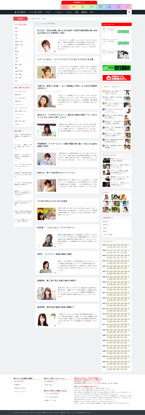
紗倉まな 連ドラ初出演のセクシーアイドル (56, 172)
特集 (76, 12)
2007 (104, 346)
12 (124, 252)
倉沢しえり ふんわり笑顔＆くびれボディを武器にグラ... (114, 134)
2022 (104, 266)
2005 (104, 356)
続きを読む (61, 49)
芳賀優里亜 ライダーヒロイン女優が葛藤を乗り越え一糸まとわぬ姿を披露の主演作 (67, 144)
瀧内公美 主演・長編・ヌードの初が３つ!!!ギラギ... (114, 92)
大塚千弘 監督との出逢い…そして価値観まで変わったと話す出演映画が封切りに (67, 87)
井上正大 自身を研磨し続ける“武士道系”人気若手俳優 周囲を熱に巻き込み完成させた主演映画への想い (67, 31)
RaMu (105, 231)
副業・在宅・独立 (20, 121)
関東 (73, 7)
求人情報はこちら (79, 2)
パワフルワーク (19, 104)
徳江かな (105, 221)
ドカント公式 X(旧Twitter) (52, 393)
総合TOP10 (115, 87)
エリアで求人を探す (35, 12)
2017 (104, 293)
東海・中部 (18, 64)
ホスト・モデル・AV (21, 108)
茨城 (16, 61)
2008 (104, 340)
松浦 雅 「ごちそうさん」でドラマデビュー (56, 227)
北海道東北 (100, 7)
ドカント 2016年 (108, 234)
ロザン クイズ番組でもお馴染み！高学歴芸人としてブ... (119, 171)
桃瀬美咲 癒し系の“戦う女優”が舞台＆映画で (56, 280)
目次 (91, 12)
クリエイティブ (19, 114)
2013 (104, 314)
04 (118, 245)
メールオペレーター (20, 91)
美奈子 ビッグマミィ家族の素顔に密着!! (54, 254)
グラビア (48, 12)
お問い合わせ (48, 384)
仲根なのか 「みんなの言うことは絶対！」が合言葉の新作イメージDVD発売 (23, 156)
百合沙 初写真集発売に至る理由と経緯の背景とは (114, 140)
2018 (104, 287)
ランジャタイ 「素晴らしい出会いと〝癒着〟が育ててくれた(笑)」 (23, 146)
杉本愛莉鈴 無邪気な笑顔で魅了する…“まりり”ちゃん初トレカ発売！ (23, 174)
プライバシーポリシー (21, 391)
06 (125, 245)
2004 (104, 362)
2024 (104, 255)
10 (117, 263)
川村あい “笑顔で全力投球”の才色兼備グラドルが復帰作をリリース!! (23, 136)
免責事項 (17, 384)
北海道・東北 (19, 71)
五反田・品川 (19, 41)
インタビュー (58, 12)
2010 (104, 330)
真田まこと (106, 225)
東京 (64, 7)
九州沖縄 (118, 7)
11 (121, 263)
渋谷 (16, 31)
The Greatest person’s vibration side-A (54, 36)
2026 (104, 245)
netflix (105, 228)
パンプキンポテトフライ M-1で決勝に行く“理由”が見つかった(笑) (23, 202)
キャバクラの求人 (20, 98)
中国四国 (109, 7)
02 (110, 245)
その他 (17, 124)
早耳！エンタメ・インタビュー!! (52, 175)
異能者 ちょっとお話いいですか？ (53, 62)
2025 (104, 250)
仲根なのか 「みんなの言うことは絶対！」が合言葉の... (114, 122)
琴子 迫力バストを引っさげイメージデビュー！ (114, 110)
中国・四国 (18, 74)
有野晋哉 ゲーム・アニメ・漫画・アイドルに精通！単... (119, 177)
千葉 (16, 58)
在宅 (127, 7)
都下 (16, 48)
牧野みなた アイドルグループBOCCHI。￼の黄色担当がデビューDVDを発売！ (23, 192)
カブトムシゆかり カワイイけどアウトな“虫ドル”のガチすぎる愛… (66, 59)
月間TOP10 (107, 87)
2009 (104, 335)
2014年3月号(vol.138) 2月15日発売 (52, 201)
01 (107, 245)
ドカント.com (41, 412)
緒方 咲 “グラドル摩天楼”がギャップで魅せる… (114, 128)
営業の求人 (18, 101)
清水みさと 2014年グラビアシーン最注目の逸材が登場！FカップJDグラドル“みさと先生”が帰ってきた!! (67, 116)
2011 (104, 324)
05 (121, 245)
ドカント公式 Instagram (51, 397)
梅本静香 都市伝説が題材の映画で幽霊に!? (55, 307)
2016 (104, 298)
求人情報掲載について (51, 381)
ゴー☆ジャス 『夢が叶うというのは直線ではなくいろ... (120, 183)
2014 (104, 309)
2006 (104, 351)
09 (113, 263)
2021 (104, 271)
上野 (16, 38)
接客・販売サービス (20, 111)
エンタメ (69, 12)
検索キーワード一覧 (50, 400)
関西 (91, 7)
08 (110, 263)
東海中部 (82, 7)
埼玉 (16, 54)
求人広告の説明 (19, 381)
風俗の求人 (18, 95)
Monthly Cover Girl (49, 120)
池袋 (16, 35)
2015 (104, 303)
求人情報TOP (21, 12)
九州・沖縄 (18, 78)
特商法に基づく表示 (20, 388)
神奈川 (17, 51)
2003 (104, 367)
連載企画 (84, 12)
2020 (104, 277)
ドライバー (18, 118)
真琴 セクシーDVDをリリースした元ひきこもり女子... (114, 104)
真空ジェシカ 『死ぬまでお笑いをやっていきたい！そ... (120, 165)
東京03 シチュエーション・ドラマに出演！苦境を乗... (120, 159)
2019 (104, 282)
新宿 (16, 28)
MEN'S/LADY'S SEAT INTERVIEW (52, 91)
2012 (104, 319)
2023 (104, 261)
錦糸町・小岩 (19, 45)
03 (114, 245)
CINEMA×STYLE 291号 (38, 18)
